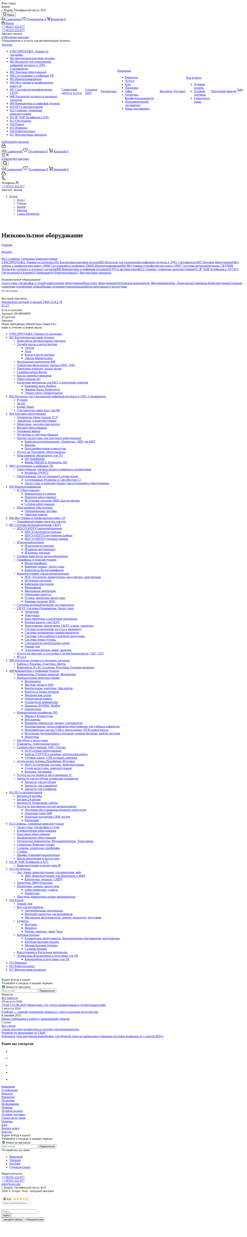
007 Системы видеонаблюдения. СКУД (202, 265)
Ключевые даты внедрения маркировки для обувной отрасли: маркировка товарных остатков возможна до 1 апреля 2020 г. (83, 1036)
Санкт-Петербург (28, 213)
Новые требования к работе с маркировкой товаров (35, 1018)
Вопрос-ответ (10, 1128)
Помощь (7, 1107)
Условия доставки (13, 1114)
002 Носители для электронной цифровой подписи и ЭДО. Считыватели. (148, 262)
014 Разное (24, 272)
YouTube (14, 1163)
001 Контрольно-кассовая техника (76, 262)
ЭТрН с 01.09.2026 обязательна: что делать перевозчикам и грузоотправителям (54, 1005)
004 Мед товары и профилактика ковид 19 (149, 265)
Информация (10, 1104)
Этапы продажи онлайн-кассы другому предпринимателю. (41, 1029)
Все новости (10, 998)
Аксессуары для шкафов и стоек (23, 283)
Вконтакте (16, 1156)
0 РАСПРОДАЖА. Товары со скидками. (28, 262)
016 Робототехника (61, 272)
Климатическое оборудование (63, 283)
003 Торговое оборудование (215, 262)
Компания (8, 1086)
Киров (21, 206)
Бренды (7, 1131)
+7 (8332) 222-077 (13, 26)
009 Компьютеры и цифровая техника (82, 269)
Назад (21, 200)
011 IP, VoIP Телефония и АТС (214, 269)
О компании (10, 1090)
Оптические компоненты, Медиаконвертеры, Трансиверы (154, 283)
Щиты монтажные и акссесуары (105, 286)
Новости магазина (17, 987)
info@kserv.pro (11, 1184)
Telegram (15, 1160)
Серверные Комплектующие (211, 283)
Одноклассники (19, 1167)
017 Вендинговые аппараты (92, 272)
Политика (8, 1100)
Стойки (36, 286)
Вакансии (8, 1097)
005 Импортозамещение (105, 265)
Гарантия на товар (14, 1117)
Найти (6, 1215)
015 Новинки (40, 272)
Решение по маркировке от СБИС (24, 1032)
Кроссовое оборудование (99, 283)
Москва (22, 210)
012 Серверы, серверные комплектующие (166, 269)
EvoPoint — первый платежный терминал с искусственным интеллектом (50, 1011)
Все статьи (9, 1025)
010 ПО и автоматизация (123, 269)
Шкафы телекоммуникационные (62, 286)
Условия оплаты (12, 1111)
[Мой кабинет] (4, 146)
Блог (5, 1124)
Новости (7, 1093)
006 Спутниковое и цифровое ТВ (68, 265)
